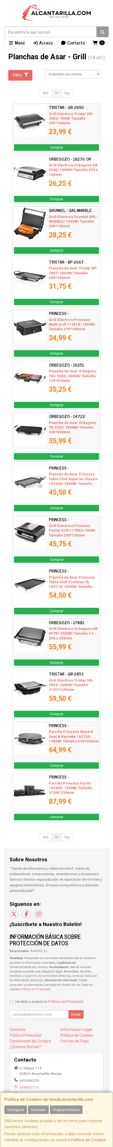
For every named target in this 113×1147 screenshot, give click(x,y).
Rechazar (38, 1110)
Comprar (56, 147)
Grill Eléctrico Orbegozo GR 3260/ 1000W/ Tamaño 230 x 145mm (73, 170)
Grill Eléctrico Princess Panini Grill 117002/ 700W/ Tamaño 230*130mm (72, 530)
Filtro (17, 75)
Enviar (76, 1014)
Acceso (45, 42)
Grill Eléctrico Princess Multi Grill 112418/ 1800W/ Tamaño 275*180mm (72, 324)
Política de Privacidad (35, 989)
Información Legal (76, 1029)
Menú (19, 42)
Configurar (15, 1110)
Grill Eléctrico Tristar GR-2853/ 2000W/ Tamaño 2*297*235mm (71, 685)
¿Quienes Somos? (25, 1047)
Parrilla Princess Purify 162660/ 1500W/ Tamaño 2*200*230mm (70, 788)
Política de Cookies (88, 1139)
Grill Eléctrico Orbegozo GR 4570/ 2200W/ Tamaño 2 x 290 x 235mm (73, 633)
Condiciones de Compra (30, 1041)
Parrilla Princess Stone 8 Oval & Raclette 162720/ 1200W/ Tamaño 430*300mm (74, 736)
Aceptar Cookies (66, 1110)
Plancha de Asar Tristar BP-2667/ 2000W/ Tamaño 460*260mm (73, 273)
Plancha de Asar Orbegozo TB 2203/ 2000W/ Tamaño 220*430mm (72, 427)
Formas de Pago (75, 1041)
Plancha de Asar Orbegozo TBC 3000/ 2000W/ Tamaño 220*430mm (72, 376)
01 (57, 93)
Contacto (75, 42)
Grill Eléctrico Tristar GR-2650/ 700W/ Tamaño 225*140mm (71, 118)
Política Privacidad (25, 1035)
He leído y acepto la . (49, 1001)
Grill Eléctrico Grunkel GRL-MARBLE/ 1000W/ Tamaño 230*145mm (73, 221)
